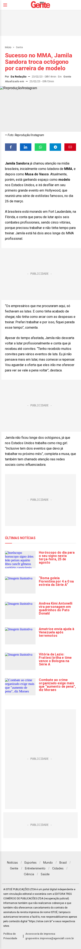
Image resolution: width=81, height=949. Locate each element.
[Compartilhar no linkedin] (26, 147)
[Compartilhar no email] (70, 147)
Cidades (58, 868)
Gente (19, 47)
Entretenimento (35, 868)
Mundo (48, 862)
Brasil (63, 862)
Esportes (31, 862)
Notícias (12, 862)
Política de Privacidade (10, 936)
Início (8, 47)
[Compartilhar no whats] (40, 147)
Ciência (29, 874)
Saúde (45, 874)
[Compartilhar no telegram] (55, 147)
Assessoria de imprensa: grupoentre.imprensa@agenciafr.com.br (49, 936)
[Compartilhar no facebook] (11, 147)
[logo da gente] (40, 5)
